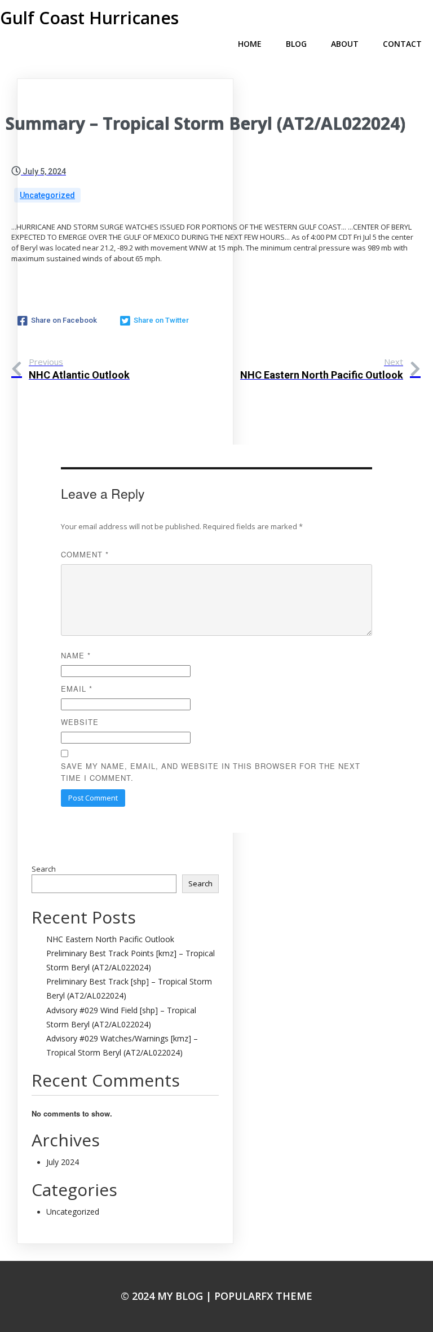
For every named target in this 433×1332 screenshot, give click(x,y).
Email (76, 688)
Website (80, 721)
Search (44, 869)
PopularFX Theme (263, 1296)
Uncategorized (47, 195)
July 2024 (62, 1162)
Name (76, 655)
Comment (85, 554)
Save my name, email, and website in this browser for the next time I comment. (210, 771)
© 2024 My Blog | (167, 1296)
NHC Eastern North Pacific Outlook (110, 939)
